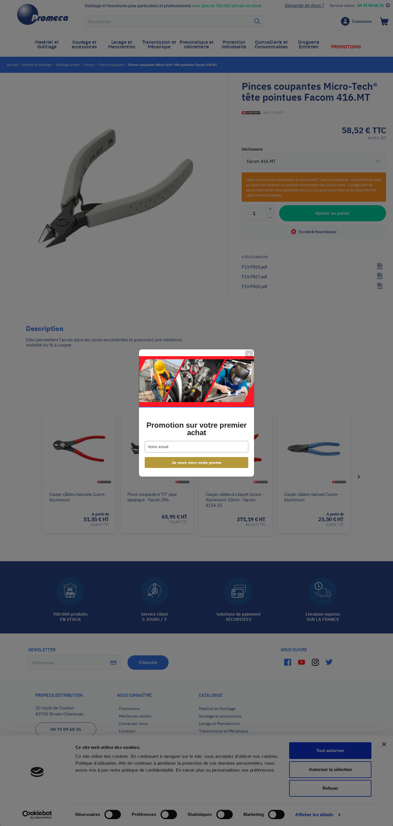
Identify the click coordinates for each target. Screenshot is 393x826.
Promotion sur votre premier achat (196, 428)
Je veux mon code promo (197, 462)
